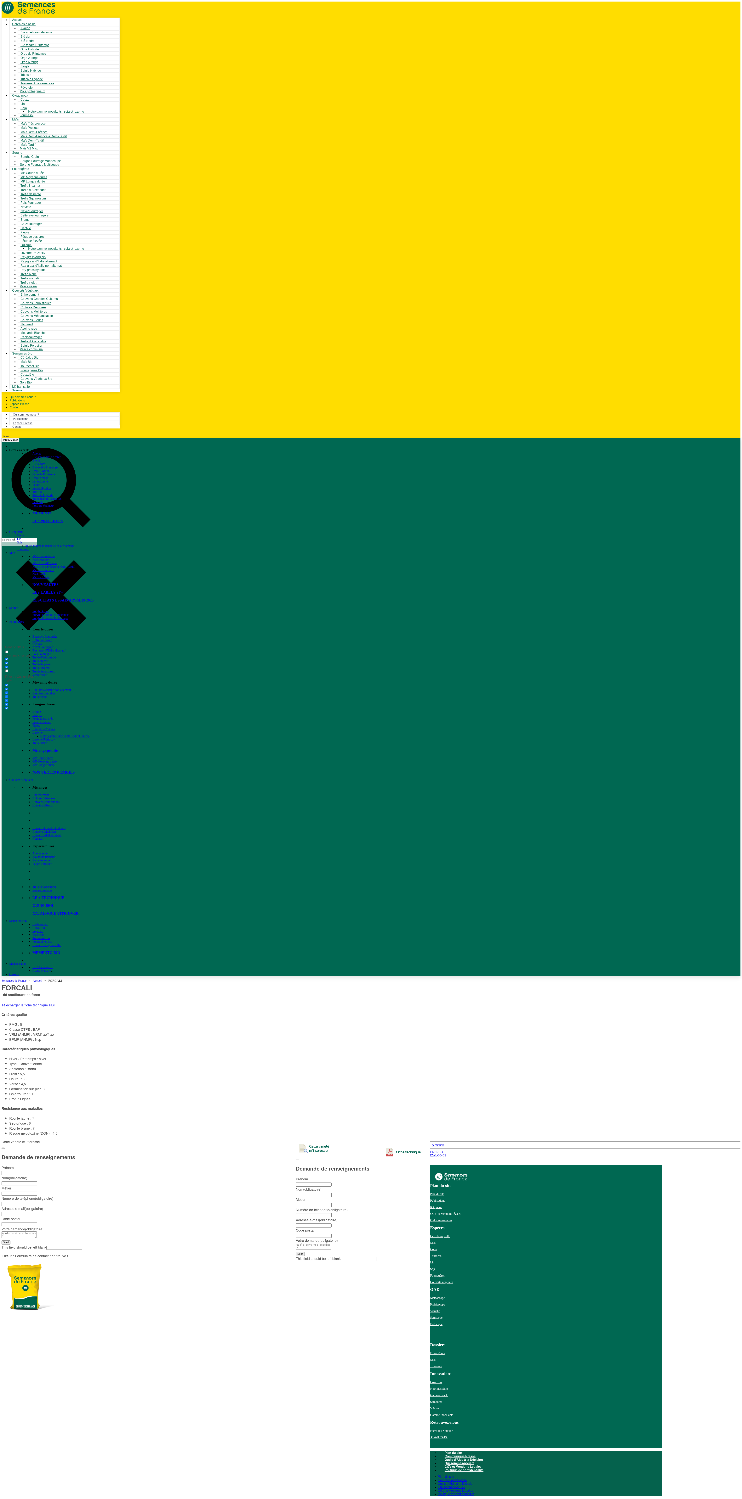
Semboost (436, 1401)
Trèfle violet (39, 696)
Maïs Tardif (39, 573)
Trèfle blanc (39, 743)
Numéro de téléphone (322, 1209)
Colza (20, 535)
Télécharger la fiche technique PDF (29, 1004)
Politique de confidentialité (464, 1470)
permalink (438, 1145)
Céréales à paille (440, 1236)
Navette (37, 643)
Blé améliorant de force (36, 32)
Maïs (15, 119)
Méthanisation (17, 963)
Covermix (436, 1382)
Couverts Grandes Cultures (49, 828)
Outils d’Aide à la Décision (464, 1459)
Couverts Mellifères (44, 831)
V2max (434, 1408)
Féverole (37, 502)
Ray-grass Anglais (43, 729)
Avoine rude (40, 853)
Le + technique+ (42, 967)
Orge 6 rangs (40, 481)
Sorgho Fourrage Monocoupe (50, 614)
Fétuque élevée (41, 722)
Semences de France (14, 980)
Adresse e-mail (316, 1219)
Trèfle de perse (41, 664)
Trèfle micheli (40, 661)
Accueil (37, 980)
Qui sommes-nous (441, 1220)
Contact (15, 407)
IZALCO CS (438, 1155)
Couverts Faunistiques (46, 801)
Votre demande (317, 1240)
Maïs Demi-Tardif (43, 570)
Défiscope (436, 1324)
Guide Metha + (41, 970)
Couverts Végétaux (21, 779)
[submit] (297, 1159)
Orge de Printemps (43, 474)
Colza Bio (38, 927)
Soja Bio (37, 931)
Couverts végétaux (441, 1282)
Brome (36, 711)
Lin (19, 538)
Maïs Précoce (40, 559)
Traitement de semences (37, 83)
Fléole (36, 725)
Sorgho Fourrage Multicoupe (39, 164)
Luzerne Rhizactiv (43, 739)
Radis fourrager (41, 860)
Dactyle (37, 715)
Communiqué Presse (460, 1456)
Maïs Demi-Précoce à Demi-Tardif (53, 566)
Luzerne (37, 732)
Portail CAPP (439, 1437)
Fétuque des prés (42, 718)
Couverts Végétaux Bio (36, 378)
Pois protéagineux (32, 91)
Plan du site (437, 1194)
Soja (23, 108)
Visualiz (435, 1311)
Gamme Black (439, 1395)
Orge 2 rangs (40, 477)
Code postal (305, 1230)
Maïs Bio (38, 934)
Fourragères (16, 621)
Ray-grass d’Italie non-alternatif (51, 689)
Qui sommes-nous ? (459, 1463)
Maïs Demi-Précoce (44, 563)
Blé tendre (38, 464)
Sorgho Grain (40, 611)
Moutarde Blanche (43, 857)
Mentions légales (451, 1213)
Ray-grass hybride (43, 693)
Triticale (37, 491)
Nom (309, 1189)
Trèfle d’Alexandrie (44, 657)
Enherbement (40, 795)
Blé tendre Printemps (45, 467)
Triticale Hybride (42, 495)
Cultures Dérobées (43, 798)
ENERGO (436, 1152)
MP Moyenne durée (44, 761)
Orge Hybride (40, 471)
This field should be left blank (318, 1258)
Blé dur (37, 460)
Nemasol (37, 838)
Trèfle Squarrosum (43, 671)
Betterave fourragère (34, 215)
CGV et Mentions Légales (463, 1466)
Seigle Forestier (41, 863)
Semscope (436, 1317)
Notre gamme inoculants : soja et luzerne (56, 111)
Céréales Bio (40, 924)
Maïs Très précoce (43, 556)
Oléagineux (16, 532)
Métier (300, 1199)
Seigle (36, 484)
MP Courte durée (42, 758)
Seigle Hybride (41, 488)
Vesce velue (39, 674)
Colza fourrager (42, 640)
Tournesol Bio (41, 938)
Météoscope (437, 1298)
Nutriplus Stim (439, 1388)
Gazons (14, 974)
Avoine (36, 453)
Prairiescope (437, 1304)
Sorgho (17, 152)
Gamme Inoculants (441, 1415)
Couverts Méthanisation (46, 835)
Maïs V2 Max (29, 148)
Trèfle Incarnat (41, 667)
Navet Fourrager (42, 647)
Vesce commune (42, 890)
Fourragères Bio (42, 941)
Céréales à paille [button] (19, 450)
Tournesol (26, 115)
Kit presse (436, 1207)
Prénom (302, 1178)
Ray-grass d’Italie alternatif (48, 650)
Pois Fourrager (41, 654)
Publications (437, 1200)
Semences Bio (18, 920)
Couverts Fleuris (42, 805)
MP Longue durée (43, 765)
